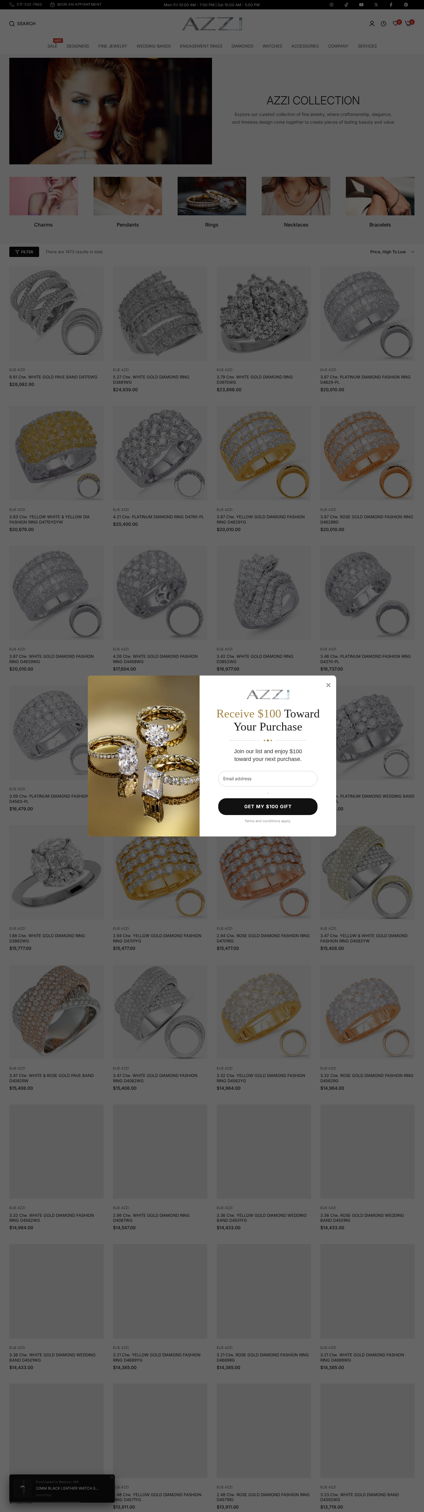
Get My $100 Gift (268, 806)
